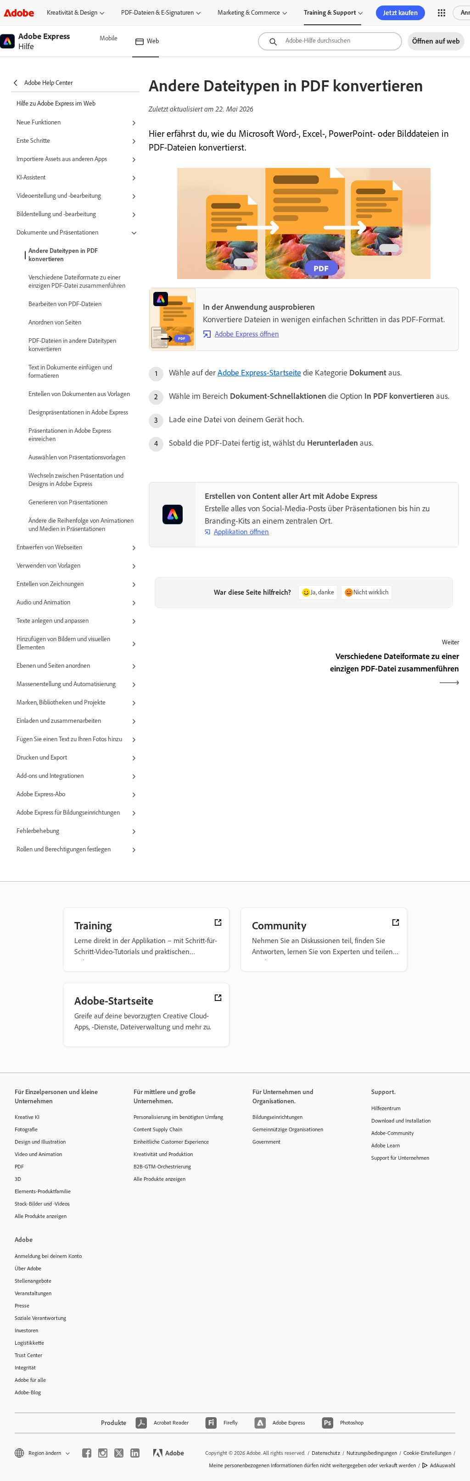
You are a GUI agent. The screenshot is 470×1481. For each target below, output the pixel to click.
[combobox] (330, 41)
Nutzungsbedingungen (372, 1453)
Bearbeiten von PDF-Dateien (64, 304)
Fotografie (26, 1129)
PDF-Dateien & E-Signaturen (157, 13)
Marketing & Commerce (249, 13)
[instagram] (102, 1453)
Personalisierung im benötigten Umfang (178, 1117)
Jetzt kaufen (400, 13)
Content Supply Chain (158, 1129)
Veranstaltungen (33, 1293)
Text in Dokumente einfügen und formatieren (70, 371)
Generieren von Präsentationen (67, 502)
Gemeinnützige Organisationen (287, 1129)
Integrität (25, 1367)
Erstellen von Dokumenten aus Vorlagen (79, 394)
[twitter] (118, 1453)
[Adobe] (19, 12)
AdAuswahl (442, 1465)
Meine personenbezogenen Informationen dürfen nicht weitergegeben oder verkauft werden (312, 1465)
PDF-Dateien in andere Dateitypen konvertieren (72, 345)
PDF (19, 1166)
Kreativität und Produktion (163, 1154)
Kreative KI (27, 1117)
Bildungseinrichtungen (277, 1117)
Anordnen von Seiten (54, 322)
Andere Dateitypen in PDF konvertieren (63, 255)
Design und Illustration (40, 1142)
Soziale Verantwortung (40, 1318)
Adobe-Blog (28, 1392)
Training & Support (330, 13)
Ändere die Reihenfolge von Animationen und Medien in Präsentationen (81, 525)
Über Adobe (28, 1268)
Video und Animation (38, 1154)
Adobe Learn (385, 1145)
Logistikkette (29, 1343)
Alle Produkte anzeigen (41, 1216)
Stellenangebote (33, 1281)
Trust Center (28, 1355)
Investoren (26, 1330)
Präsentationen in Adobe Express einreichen (69, 435)
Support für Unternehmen (400, 1158)
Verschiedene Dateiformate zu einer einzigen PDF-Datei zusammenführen (76, 282)
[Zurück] (225, 670)
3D (18, 1179)
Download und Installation (401, 1121)
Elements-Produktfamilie (43, 1191)
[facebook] (86, 1453)
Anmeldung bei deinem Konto (48, 1256)
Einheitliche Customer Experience (171, 1142)
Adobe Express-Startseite (259, 373)
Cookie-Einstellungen (427, 1453)
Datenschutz (326, 1453)
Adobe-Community (392, 1133)
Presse (22, 1305)
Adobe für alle (30, 1380)
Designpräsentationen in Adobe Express (78, 412)
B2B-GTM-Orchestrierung (162, 1166)
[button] (441, 13)
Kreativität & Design (72, 13)
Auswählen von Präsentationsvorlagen (76, 457)
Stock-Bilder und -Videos (42, 1204)
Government (266, 1142)
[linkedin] (135, 1453)
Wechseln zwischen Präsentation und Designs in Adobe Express (75, 480)
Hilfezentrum (386, 1108)
